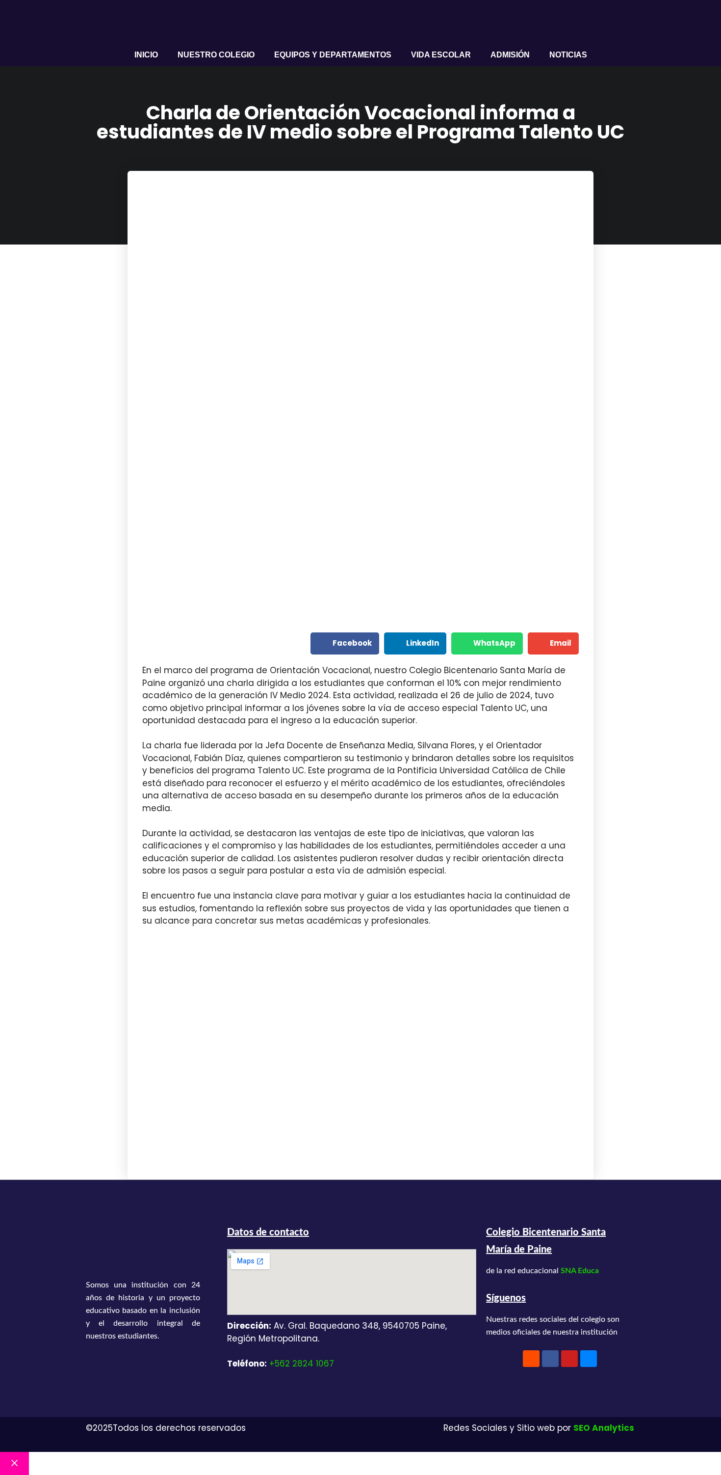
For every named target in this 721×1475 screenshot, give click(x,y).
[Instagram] (531, 1358)
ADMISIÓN (510, 55)
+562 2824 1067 (301, 1363)
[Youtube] (569, 1358)
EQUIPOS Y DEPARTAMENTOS (332, 55)
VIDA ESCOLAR (441, 55)
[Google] (588, 1358)
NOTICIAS (568, 55)
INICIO (146, 55)
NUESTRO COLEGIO (216, 55)
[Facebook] (550, 1358)
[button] (344, 643)
